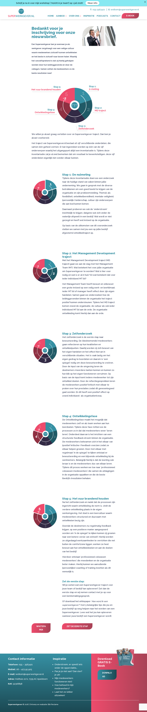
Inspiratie (88, 16)
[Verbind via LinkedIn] (137, 704)
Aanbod (60, 16)
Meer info (92, 3)
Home (51, 16)
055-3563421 (99, 9)
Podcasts (102, 16)
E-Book (130, 15)
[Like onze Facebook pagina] (134, 704)
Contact (115, 16)
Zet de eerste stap (77, 626)
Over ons (74, 16)
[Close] (145, 2)
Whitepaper (41, 628)
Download (107, 675)
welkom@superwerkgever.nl (125, 9)
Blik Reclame (53, 704)
